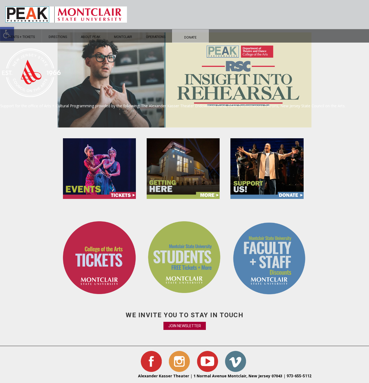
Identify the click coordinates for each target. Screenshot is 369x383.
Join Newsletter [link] (184, 326)
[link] (21, 36)
